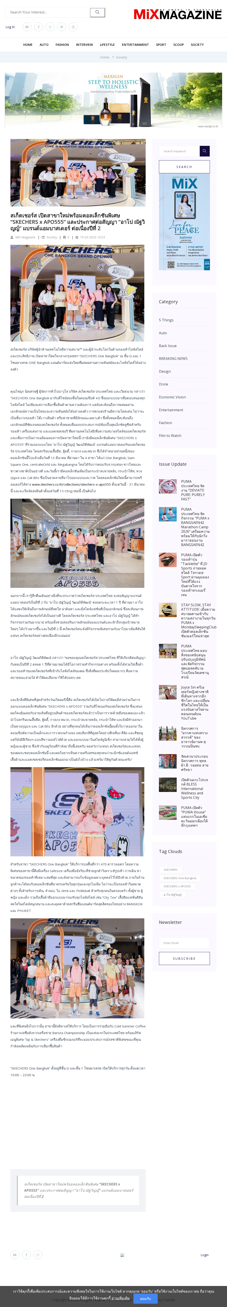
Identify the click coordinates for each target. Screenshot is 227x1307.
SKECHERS (171, 870)
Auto (44, 44)
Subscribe (184, 958)
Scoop (178, 44)
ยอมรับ (145, 1298)
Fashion (62, 44)
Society (197, 44)
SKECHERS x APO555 (177, 886)
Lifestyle (107, 44)
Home (28, 44)
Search (184, 167)
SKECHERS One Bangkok (180, 878)
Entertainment (135, 44)
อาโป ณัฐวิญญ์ (173, 895)
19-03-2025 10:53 (92, 237)
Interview (84, 44)
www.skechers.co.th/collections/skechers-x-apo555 (71, 484)
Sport (161, 44)
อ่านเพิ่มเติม (121, 1298)
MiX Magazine (24, 237)
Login (205, 1255)
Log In (10, 27)
